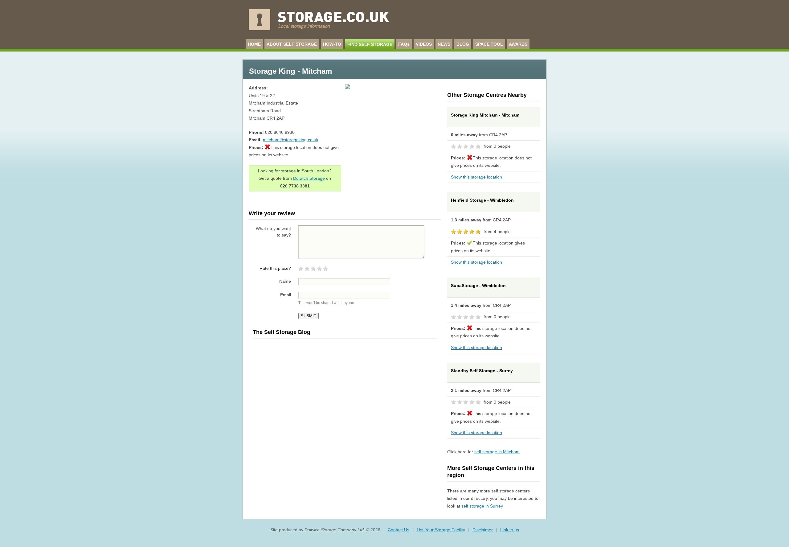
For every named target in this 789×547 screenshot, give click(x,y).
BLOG (462, 44)
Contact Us (398, 529)
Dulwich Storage (309, 178)
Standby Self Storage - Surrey (482, 370)
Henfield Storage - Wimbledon (482, 200)
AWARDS (518, 44)
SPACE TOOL (489, 44)
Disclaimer (482, 529)
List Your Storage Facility (441, 529)
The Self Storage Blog (281, 332)
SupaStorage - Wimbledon (478, 285)
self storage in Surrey (482, 506)
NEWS (444, 44)
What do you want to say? (273, 231)
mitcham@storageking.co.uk (290, 139)
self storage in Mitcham (497, 451)
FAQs (404, 44)
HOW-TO (332, 44)
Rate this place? (275, 268)
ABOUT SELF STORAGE (292, 44)
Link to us (509, 529)
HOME (254, 44)
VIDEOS (424, 44)
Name (285, 281)
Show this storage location (476, 177)
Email (285, 294)
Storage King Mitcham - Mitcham (485, 115)
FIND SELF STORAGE (369, 44)
